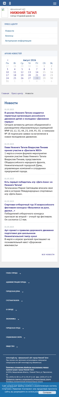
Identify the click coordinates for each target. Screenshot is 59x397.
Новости (9, 30)
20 (29, 75)
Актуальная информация (18, 40)
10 (7, 72)
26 (22, 78)
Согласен (47, 392)
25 (14, 78)
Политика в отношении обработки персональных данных (27, 367)
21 (37, 75)
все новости (48, 254)
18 (14, 75)
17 (7, 75)
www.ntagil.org (11, 358)
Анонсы (9, 35)
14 (37, 72)
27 (29, 78)
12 (22, 72)
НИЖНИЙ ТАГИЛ (23, 12)
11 (14, 72)
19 (22, 75)
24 (7, 78)
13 (29, 72)
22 (44, 75)
